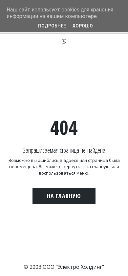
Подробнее (52, 25)
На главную (64, 196)
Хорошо (83, 25)
